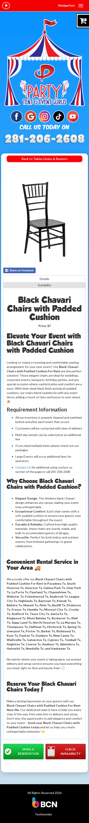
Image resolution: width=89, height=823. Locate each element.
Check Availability (70, 751)
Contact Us (23, 467)
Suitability (44, 285)
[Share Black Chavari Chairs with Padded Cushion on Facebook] (44, 270)
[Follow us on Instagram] (44, 116)
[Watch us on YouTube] (72, 116)
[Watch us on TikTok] (58, 116)
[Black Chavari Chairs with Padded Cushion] (44, 222)
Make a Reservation (28, 751)
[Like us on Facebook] (16, 116)
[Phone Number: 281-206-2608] (44, 138)
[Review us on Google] (30, 116)
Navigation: (66, 5)
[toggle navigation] (81, 5)
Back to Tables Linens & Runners (45, 159)
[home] (6, 5)
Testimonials (43, 814)
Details (44, 279)
